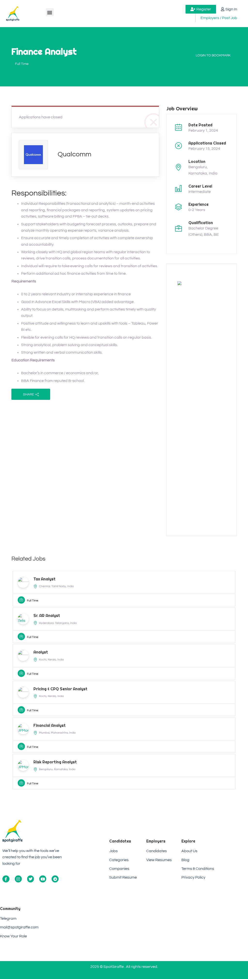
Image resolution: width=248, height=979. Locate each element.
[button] (50, 12)
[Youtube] (42, 878)
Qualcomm (74, 154)
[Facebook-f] (5, 878)
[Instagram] (18, 878)
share (28, 394)
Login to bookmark (213, 55)
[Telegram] (55, 878)
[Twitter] (30, 878)
